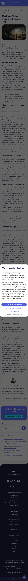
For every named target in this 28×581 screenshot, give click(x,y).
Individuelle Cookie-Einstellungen (14, 308)
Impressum (8, 314)
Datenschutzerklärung (17, 314)
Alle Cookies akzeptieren (14, 304)
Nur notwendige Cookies (14, 311)
